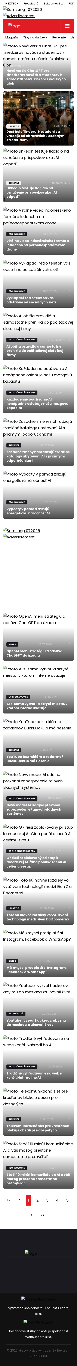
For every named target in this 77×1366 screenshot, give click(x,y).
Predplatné (31, 3)
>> (42, 1215)
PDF (71, 3)
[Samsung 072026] (38, 566)
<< (8, 1200)
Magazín (11, 37)
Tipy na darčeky (35, 37)
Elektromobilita (54, 3)
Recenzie (59, 37)
